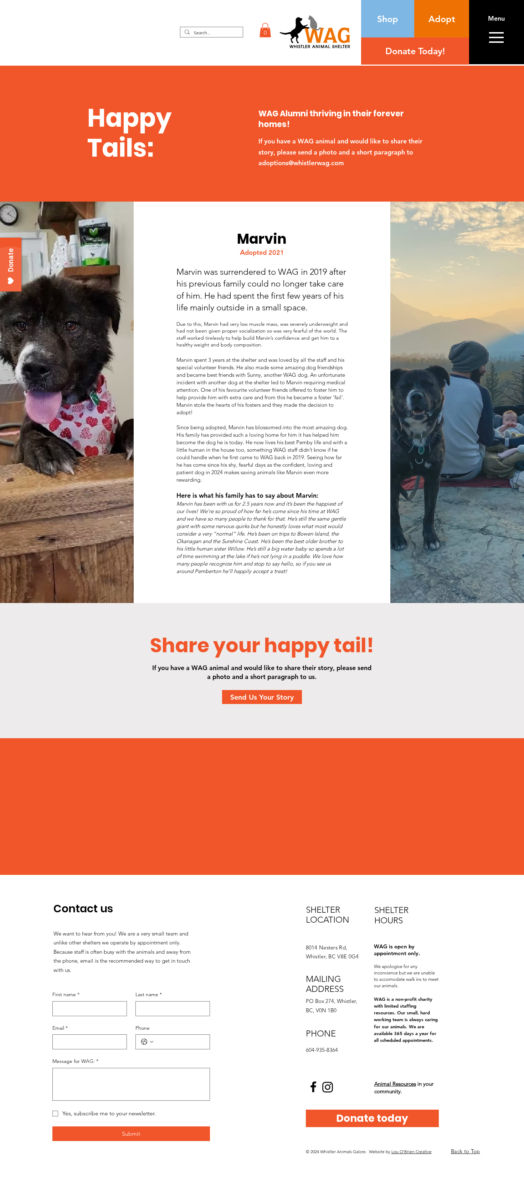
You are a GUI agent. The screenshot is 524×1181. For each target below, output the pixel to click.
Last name (148, 994)
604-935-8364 (322, 1049)
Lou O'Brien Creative (411, 1151)
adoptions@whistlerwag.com (301, 163)
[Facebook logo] (313, 1087)
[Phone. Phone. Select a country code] (147, 1042)
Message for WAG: (75, 1061)
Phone (142, 1028)
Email (60, 1028)
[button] (265, 30)
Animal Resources (395, 1083)
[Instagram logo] (327, 1087)
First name (65, 994)
